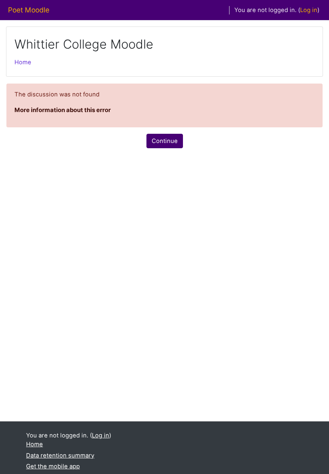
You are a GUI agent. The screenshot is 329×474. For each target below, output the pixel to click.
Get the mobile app (53, 466)
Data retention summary (60, 455)
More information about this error (62, 110)
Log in (308, 10)
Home (22, 62)
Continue (165, 141)
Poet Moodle (28, 10)
